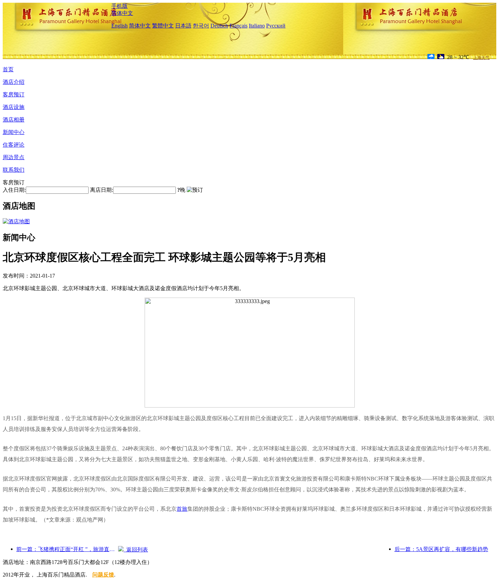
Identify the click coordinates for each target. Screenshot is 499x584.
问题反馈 (103, 575)
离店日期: (101, 190)
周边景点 (13, 157)
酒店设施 (13, 107)
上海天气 (481, 57)
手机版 (119, 6)
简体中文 (122, 13)
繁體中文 (163, 26)
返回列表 (136, 549)
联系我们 (13, 170)
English (119, 26)
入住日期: (14, 190)
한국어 (201, 26)
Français (238, 26)
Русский (275, 26)
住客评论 (13, 145)
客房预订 (13, 94)
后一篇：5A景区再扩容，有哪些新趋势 (441, 549)
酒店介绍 (13, 82)
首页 (8, 69)
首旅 (182, 509)
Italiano (257, 26)
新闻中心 (13, 132)
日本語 (183, 26)
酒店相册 (13, 120)
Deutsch (219, 26)
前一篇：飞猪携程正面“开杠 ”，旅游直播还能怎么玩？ (67, 549)
